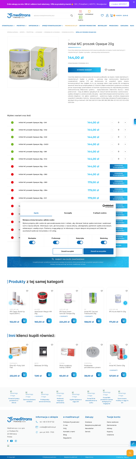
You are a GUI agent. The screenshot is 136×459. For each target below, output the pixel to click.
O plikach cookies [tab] (100, 213)
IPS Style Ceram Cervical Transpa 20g (67, 312)
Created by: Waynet (122, 457)
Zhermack (13, 363)
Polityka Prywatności (71, 422)
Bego (36, 363)
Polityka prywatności (49, 457)
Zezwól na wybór (67, 251)
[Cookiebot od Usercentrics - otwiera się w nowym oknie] (104, 206)
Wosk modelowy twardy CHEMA (65, 366)
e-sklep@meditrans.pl (48, 427)
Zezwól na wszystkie (98, 251)
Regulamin (67, 438)
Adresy (109, 428)
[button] (125, 303)
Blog (65, 435)
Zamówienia (111, 425)
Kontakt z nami (69, 432)
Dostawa (88, 422)
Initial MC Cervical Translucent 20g (91, 312)
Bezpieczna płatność (93, 425)
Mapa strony (89, 457)
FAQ (65, 428)
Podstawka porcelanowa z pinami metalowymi (92, 367)
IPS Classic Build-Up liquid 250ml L (17, 312)
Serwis (87, 432)
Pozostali (88, 363)
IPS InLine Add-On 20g (117, 312)
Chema (61, 363)
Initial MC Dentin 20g (117, 366)
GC (69, 40)
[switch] (56, 242)
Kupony (110, 432)
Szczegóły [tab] (68, 213)
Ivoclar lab (14, 309)
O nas (65, 425)
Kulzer (37, 309)
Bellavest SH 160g (41, 366)
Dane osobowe (112, 422)
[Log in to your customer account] (102, 16)
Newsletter (89, 428)
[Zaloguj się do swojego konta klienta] (107, 16)
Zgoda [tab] (36, 213)
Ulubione (110, 435)
